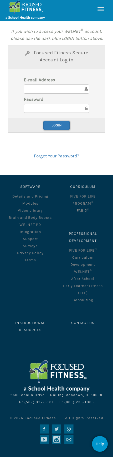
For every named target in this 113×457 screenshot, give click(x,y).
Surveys (30, 246)
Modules (30, 203)
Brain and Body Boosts (30, 218)
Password (33, 99)
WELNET (83, 272)
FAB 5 (83, 211)
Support (30, 239)
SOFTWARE (30, 187)
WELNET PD (30, 225)
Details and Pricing (30, 196)
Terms (30, 260)
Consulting (83, 300)
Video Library (30, 211)
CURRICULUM (82, 187)
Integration (30, 232)
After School (82, 279)
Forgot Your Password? (56, 156)
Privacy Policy (30, 253)
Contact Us (82, 323)
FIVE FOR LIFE (83, 250)
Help (100, 444)
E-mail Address (39, 80)
